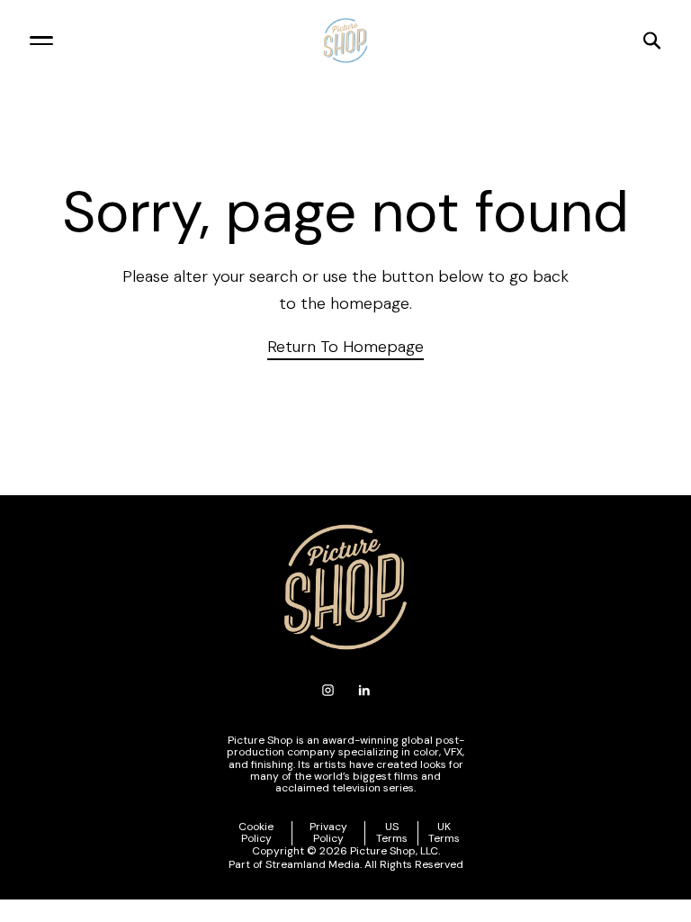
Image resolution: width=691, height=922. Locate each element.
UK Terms (444, 833)
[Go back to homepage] (345, 40)
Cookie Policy (256, 833)
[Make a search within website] (556, 40)
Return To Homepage (345, 346)
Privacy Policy (328, 833)
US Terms (392, 833)
